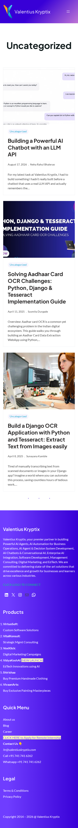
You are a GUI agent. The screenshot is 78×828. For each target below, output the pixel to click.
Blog (6, 725)
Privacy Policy (12, 796)
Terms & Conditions (16, 790)
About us (9, 719)
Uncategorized (18, 131)
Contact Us (10, 743)
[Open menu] (68, 11)
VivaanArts (10, 684)
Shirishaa (9, 672)
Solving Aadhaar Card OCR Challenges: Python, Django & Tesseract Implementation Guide (37, 288)
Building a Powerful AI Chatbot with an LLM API (35, 147)
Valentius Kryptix (32, 11)
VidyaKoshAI (12, 660)
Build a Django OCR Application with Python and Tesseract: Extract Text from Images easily (39, 435)
